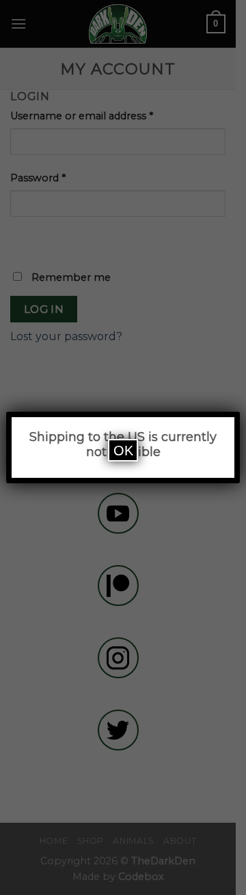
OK (123, 450)
